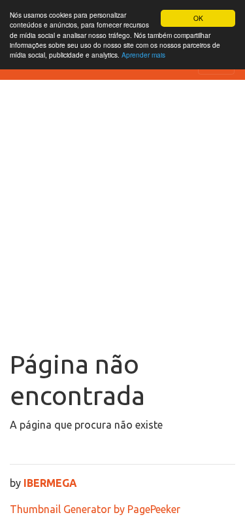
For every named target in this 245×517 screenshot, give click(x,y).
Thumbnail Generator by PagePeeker (95, 509)
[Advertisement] (122, 219)
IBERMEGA (50, 483)
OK (198, 18)
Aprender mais (143, 55)
